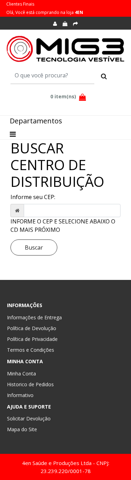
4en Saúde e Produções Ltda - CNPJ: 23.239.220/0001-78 (65, 466)
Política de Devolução (31, 328)
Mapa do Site (22, 429)
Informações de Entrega (34, 317)
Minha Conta (21, 373)
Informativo (20, 395)
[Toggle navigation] (12, 134)
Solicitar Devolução (29, 418)
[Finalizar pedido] (75, 24)
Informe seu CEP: (32, 197)
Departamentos (36, 120)
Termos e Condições (30, 349)
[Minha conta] (55, 24)
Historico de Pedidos (30, 384)
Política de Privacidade (32, 339)
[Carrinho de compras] (64, 24)
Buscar (34, 247)
